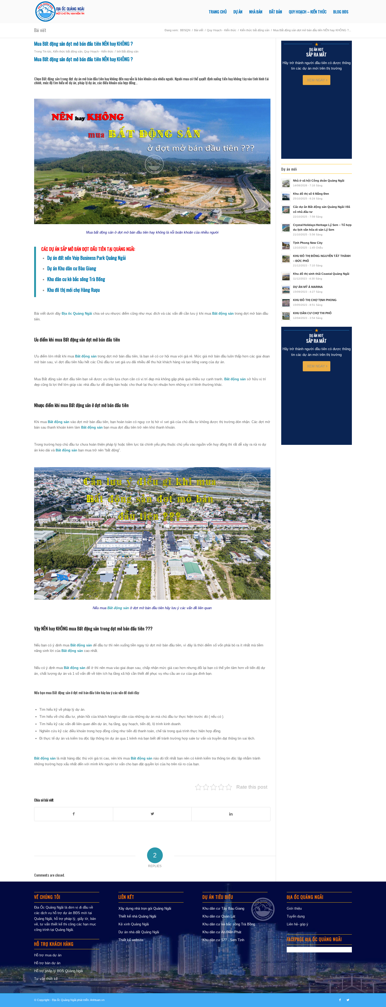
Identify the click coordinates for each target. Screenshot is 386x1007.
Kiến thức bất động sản (67, 51)
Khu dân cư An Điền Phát (221, 932)
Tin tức (47, 51)
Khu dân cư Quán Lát (218, 916)
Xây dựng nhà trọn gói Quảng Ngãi (144, 908)
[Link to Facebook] (340, 1000)
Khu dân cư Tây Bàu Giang (223, 908)
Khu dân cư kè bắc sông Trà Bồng (228, 924)
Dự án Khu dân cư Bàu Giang (71, 268)
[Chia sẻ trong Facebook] (73, 814)
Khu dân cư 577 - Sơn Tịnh (223, 940)
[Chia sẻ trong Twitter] (152, 814)
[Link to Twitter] (348, 1000)
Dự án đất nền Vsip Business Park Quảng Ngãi (86, 257)
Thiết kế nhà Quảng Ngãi (137, 916)
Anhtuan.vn (97, 999)
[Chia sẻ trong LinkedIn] (231, 814)
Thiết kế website (130, 940)
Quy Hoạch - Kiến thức (98, 51)
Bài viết (40, 30)
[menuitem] (217, 11)
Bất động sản (130, 51)
